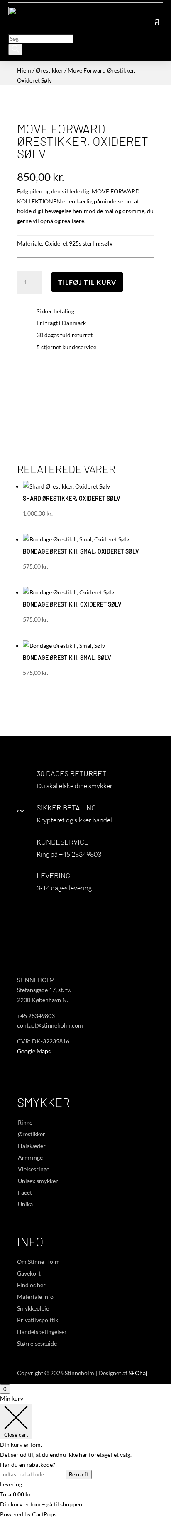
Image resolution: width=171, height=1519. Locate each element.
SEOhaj (138, 1372)
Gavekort (29, 1273)
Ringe (25, 1122)
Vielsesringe (33, 1169)
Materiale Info (35, 1296)
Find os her (31, 1284)
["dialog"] (85, 1456)
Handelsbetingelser (42, 1331)
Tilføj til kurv (87, 282)
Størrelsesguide (37, 1343)
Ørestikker (49, 70)
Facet (25, 1192)
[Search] (15, 49)
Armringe (30, 1157)
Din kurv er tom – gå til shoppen (41, 1504)
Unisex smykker (38, 1180)
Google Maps (34, 1051)
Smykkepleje (33, 1308)
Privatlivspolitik (37, 1319)
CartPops (44, 1514)
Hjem (24, 70)
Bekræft (78, 1474)
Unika (25, 1204)
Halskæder (32, 1145)
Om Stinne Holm (38, 1261)
